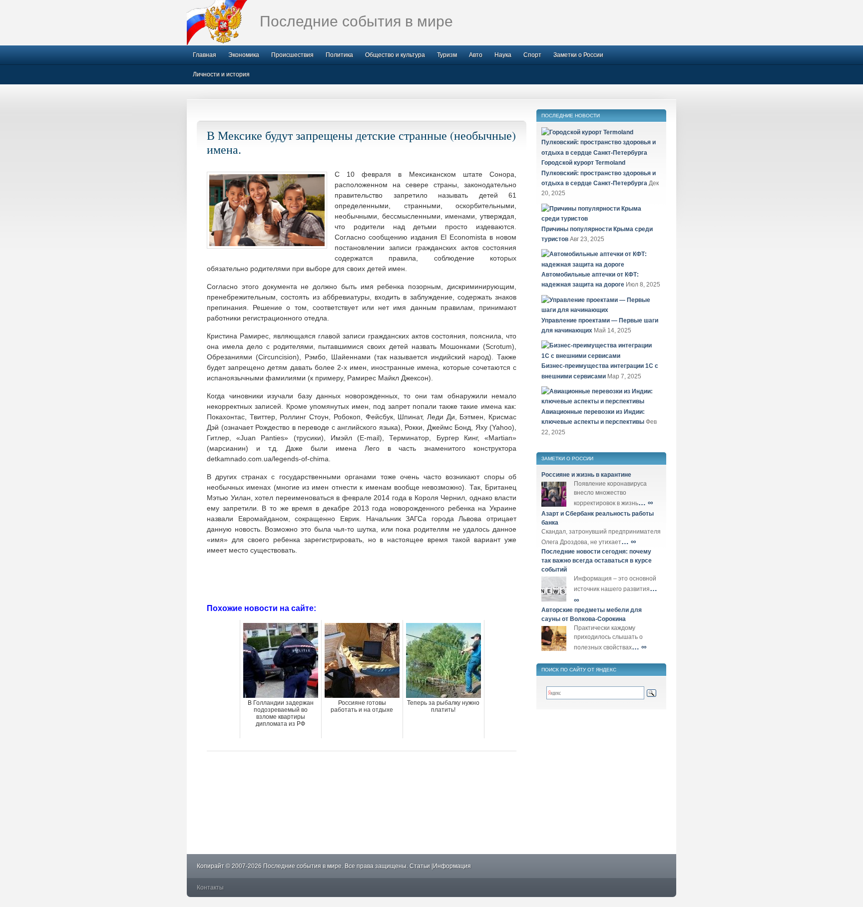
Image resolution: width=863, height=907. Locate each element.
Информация (452, 866)
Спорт (532, 54)
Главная (204, 54)
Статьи (420, 866)
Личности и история (221, 74)
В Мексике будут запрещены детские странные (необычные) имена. (361, 142)
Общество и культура (395, 54)
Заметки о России (578, 54)
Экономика (243, 54)
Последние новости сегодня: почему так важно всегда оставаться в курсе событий (596, 560)
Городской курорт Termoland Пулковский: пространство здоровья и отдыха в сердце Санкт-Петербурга (598, 173)
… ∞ (645, 502)
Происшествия (292, 54)
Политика (339, 54)
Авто (475, 54)
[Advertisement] (361, 578)
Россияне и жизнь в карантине (586, 474)
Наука (502, 54)
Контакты (210, 887)
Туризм (447, 54)
